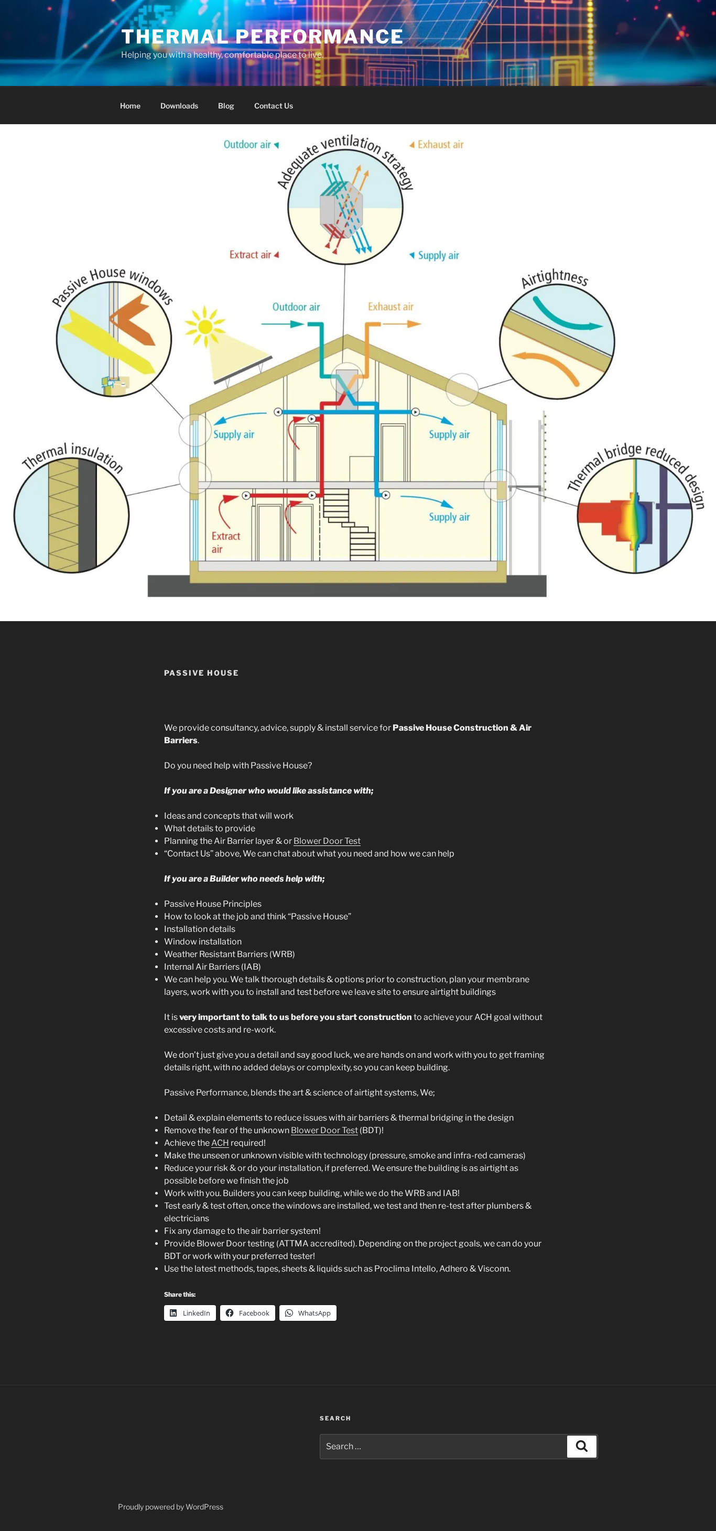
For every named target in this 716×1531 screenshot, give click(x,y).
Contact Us (273, 105)
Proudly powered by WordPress (170, 1506)
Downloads (179, 105)
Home (130, 105)
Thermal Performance (263, 36)
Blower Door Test (327, 841)
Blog (226, 105)
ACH (220, 1143)
